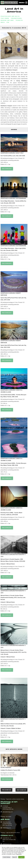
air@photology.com (7, 827)
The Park (5, 18)
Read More (19, 854)
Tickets (19, 20)
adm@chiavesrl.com (7, 843)
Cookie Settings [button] (6, 857)
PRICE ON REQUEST (7, 168)
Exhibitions (16, 18)
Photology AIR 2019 (10, 16)
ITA (7, 22)
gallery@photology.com (8, 811)
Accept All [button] (21, 857)
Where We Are (7, 20)
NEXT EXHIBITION (21, 790)
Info (3, 22)
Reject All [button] (15, 857)
